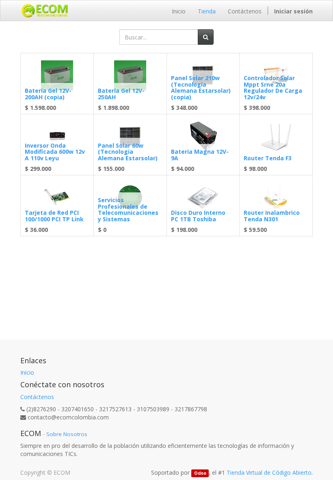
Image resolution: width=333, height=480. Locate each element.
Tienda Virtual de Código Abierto (269, 472)
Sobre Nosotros (66, 434)
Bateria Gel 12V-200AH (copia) (48, 93)
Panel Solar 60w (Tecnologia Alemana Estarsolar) (128, 152)
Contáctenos (37, 397)
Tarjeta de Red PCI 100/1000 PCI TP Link (54, 216)
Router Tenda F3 (268, 158)
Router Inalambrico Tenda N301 (272, 216)
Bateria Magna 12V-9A (200, 154)
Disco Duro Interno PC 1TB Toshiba (198, 216)
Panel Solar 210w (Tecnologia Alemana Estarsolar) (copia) (201, 87)
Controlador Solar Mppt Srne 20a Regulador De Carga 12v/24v (273, 87)
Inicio (27, 372)
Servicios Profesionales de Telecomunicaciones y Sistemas (128, 209)
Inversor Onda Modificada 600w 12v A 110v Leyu (55, 152)
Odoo (200, 473)
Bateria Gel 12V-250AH (121, 93)
